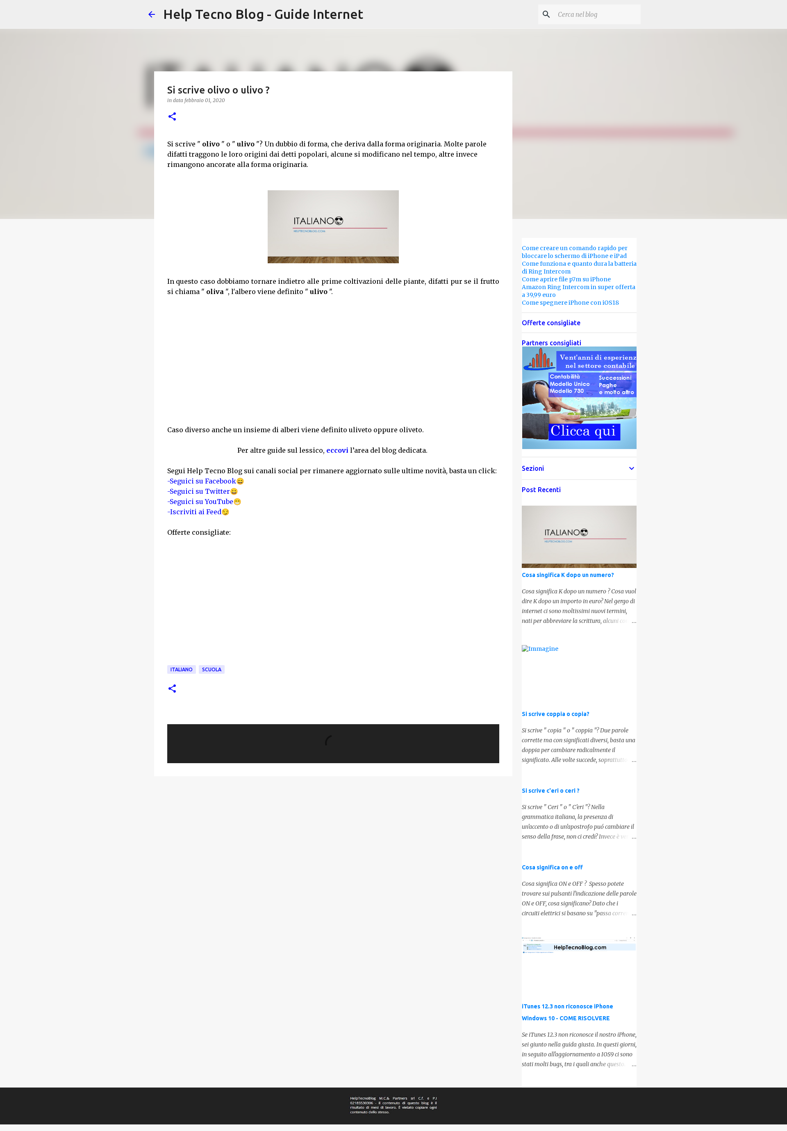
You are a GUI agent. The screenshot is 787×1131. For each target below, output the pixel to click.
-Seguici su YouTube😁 (204, 501)
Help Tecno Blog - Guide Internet (263, 14)
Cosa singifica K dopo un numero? (568, 575)
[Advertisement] (333, 364)
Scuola (211, 669)
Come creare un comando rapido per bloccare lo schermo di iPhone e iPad (575, 252)
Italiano (182, 669)
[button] (172, 117)
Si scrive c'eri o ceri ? (551, 790)
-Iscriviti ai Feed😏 (198, 512)
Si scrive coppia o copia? (555, 714)
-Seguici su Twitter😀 (202, 491)
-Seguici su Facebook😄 (205, 481)
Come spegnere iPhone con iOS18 (570, 302)
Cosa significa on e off (552, 867)
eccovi (337, 450)
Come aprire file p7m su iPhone (566, 279)
